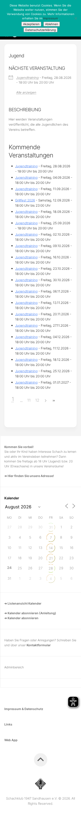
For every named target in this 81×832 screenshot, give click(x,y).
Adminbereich (14, 667)
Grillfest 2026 (25, 200)
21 (51, 558)
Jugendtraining (27, 78)
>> (53, 400)
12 (37, 400)
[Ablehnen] (75, 18)
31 (51, 527)
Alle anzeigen (26, 92)
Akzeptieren (31, 24)
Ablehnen (51, 24)
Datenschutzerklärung (40, 30)
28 (51, 568)
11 (29, 400)
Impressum (50, 18)
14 (51, 548)
